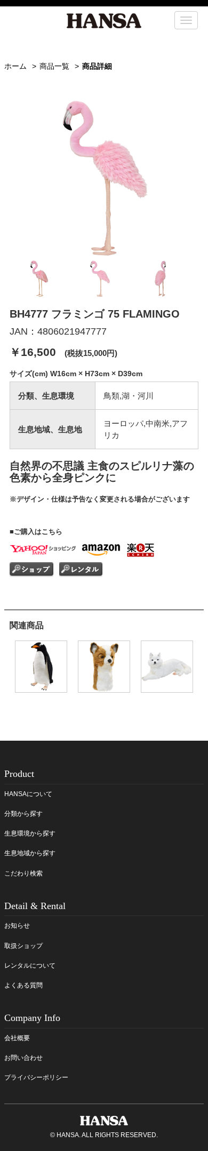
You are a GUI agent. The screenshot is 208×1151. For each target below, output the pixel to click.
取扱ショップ (23, 946)
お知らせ (17, 925)
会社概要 (17, 1038)
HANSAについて (28, 794)
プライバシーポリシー (36, 1077)
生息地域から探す (29, 853)
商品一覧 (54, 66)
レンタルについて (29, 965)
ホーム (15, 66)
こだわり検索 (23, 873)
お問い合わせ (23, 1057)
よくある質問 (23, 985)
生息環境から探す (29, 833)
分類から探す (23, 813)
